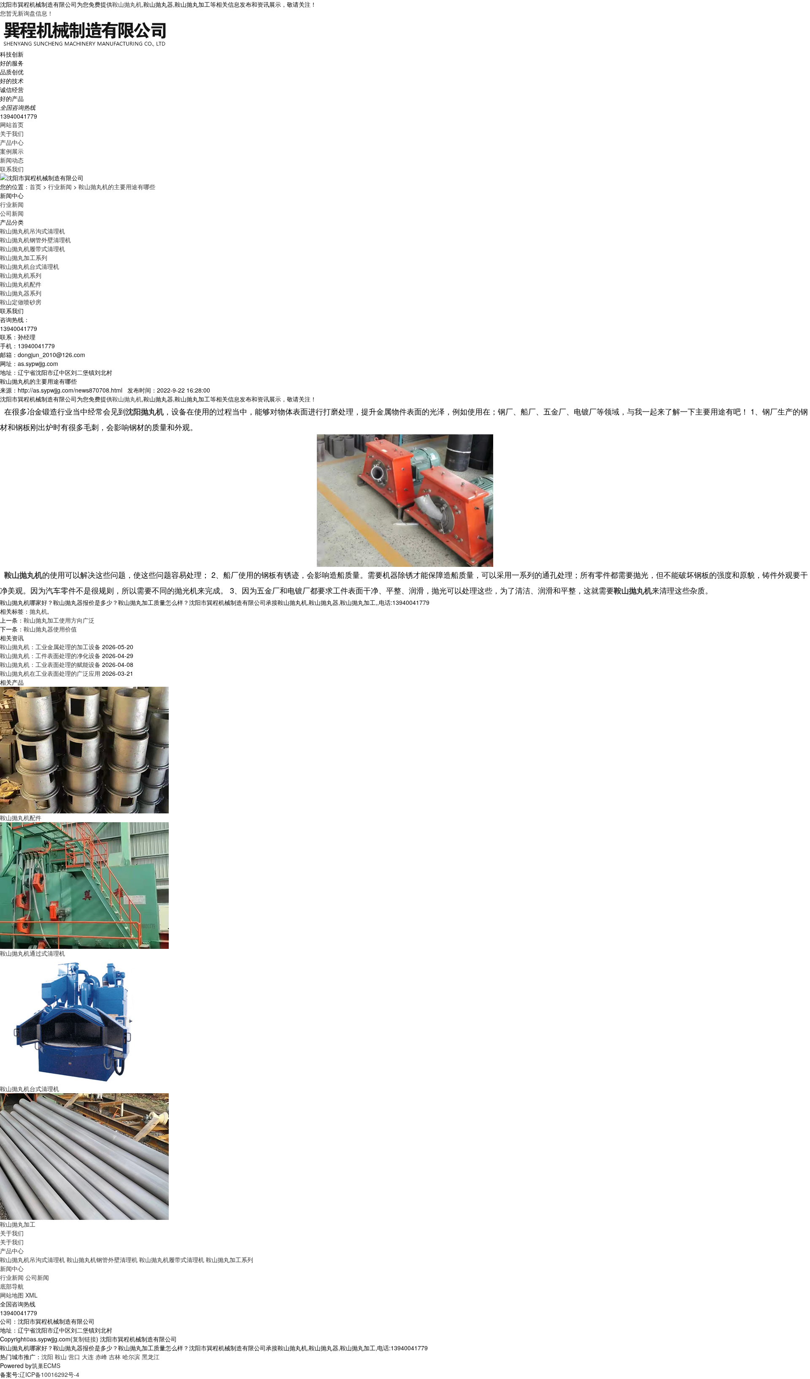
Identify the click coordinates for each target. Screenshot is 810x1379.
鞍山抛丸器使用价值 (50, 629)
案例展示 (12, 151)
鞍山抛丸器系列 (20, 293)
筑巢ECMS (46, 1365)
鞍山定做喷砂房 (20, 302)
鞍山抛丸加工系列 (23, 257)
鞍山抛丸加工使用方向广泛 (59, 620)
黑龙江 (150, 1356)
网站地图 (12, 1295)
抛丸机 (38, 611)
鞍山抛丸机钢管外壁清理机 (35, 240)
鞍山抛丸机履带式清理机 (32, 248)
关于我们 (12, 133)
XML (31, 1295)
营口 (74, 1356)
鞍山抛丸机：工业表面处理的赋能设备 (50, 664)
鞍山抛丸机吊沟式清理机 (32, 231)
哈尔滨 (131, 1356)
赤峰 (101, 1356)
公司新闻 (12, 213)
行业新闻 (60, 186)
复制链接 (84, 1339)
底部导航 (12, 1286)
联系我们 (12, 169)
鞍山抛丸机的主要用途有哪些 (116, 186)
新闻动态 (12, 160)
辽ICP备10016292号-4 (49, 1374)
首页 (35, 186)
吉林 (115, 1356)
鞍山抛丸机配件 (20, 284)
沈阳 (47, 1356)
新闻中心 (12, 1268)
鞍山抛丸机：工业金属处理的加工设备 (50, 646)
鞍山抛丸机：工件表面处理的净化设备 (50, 655)
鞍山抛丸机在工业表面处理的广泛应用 (50, 673)
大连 (88, 1356)
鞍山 (61, 1356)
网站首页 (12, 124)
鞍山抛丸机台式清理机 (29, 266)
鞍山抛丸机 (127, 4)
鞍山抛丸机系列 (20, 275)
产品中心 (12, 142)
